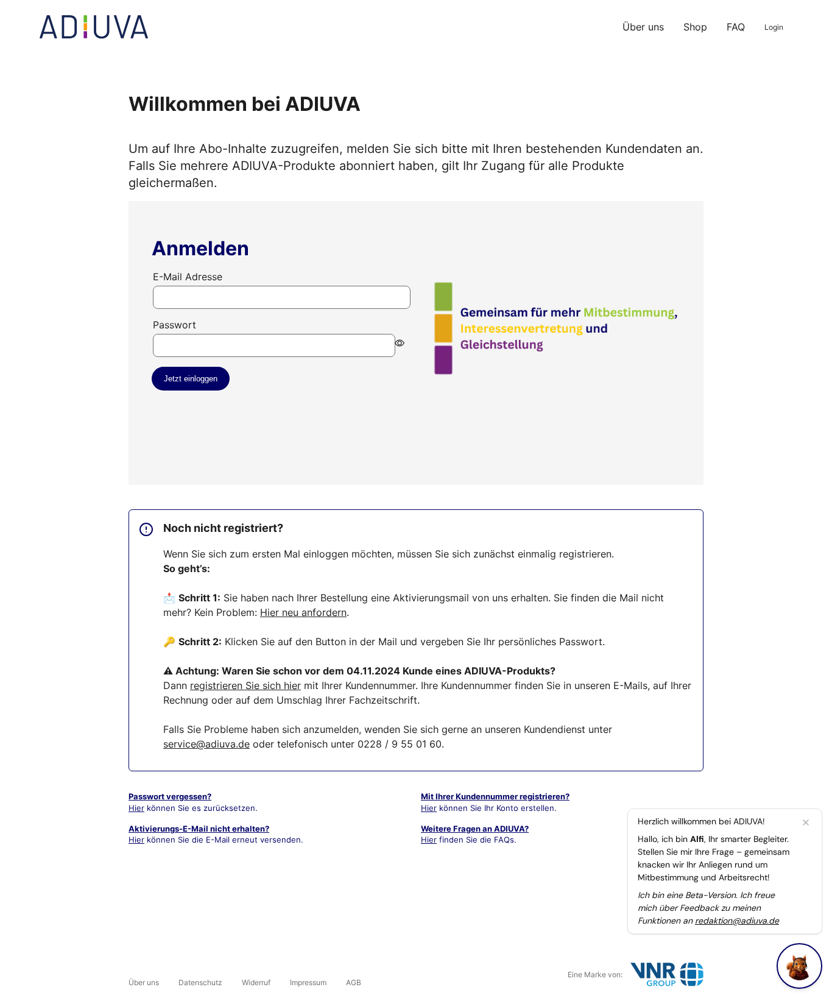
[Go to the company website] (666, 974)
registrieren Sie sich (245, 685)
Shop (695, 27)
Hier (136, 808)
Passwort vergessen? (170, 796)
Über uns (643, 27)
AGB (353, 982)
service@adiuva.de (206, 744)
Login (773, 27)
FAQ (736, 27)
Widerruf (256, 982)
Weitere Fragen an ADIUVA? (475, 828)
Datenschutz (200, 982)
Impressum (308, 982)
